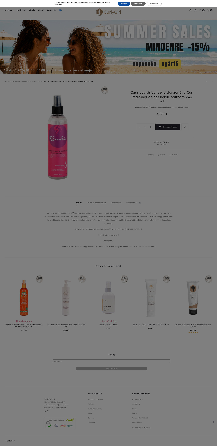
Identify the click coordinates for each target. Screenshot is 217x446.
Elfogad (124, 3)
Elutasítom (138, 3)
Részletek (58, 5)
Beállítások (154, 3)
